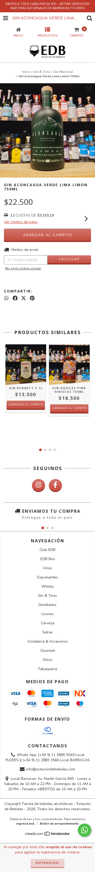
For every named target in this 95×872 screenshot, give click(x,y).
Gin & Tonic (42, 72)
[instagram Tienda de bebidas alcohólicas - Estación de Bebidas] (38, 485)
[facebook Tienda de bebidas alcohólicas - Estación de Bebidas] (55, 485)
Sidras (47, 632)
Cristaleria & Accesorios (47, 641)
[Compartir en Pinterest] (32, 298)
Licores (48, 613)
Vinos (47, 568)
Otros (47, 659)
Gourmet (47, 650)
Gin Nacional (63, 72)
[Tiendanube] (48, 835)
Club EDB (47, 549)
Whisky (47, 586)
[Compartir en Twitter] (23, 298)
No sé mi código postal (23, 268)
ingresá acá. (25, 823)
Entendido (47, 863)
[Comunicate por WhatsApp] (84, 830)
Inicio (26, 72)
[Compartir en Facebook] (15, 298)
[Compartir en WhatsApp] (6, 298)
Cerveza (47, 623)
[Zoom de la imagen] (89, 89)
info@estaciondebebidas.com (50, 769)
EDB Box (47, 558)
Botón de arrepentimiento (59, 823)
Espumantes (47, 577)
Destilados (47, 604)
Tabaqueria (47, 668)
